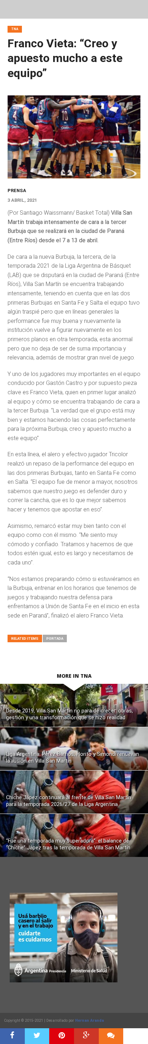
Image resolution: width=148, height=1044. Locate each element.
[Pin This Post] (61, 1036)
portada (54, 638)
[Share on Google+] (86, 1036)
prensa (17, 190)
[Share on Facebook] (12, 1036)
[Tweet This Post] (37, 1036)
